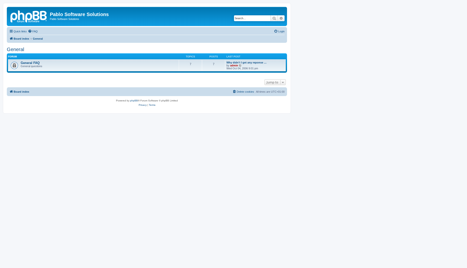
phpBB (134, 100)
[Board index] (29, 16)
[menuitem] (33, 31)
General (15, 49)
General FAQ (30, 63)
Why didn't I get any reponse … (246, 62)
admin (234, 65)
